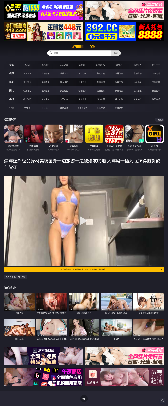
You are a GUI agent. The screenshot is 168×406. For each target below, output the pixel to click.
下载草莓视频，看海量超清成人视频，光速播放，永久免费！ (84, 269)
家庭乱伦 (46, 99)
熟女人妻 (101, 73)
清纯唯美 (119, 90)
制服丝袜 (101, 82)
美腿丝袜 (101, 90)
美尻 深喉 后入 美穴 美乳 (15, 277)
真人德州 (46, 65)
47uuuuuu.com (84, 46)
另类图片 (156, 90)
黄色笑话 (138, 99)
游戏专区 (82, 65)
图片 (11, 90)
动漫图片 (82, 90)
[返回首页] (163, 401)
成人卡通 (64, 82)
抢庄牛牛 (156, 65)
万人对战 (64, 65)
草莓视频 (64, 108)
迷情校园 (101, 99)
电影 (11, 82)
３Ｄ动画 (82, 73)
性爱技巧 (156, 99)
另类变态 (156, 82)
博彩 (11, 64)
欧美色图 (64, 90)
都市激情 (27, 99)
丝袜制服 (119, 73)
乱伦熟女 (138, 82)
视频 (11, 73)
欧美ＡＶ (64, 73)
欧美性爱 (82, 82)
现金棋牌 (138, 65)
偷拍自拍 (46, 82)
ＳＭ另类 (156, 73)
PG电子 (27, 65)
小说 (11, 99)
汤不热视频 (82, 108)
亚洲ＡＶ (27, 73)
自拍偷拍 (46, 73)
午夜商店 (46, 108)
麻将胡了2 (100, 65)
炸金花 (119, 65)
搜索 (116, 53)
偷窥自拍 (27, 90)
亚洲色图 (46, 90)
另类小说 (119, 99)
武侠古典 (82, 99)
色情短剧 (119, 108)
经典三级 (119, 82)
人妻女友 (64, 99)
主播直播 (138, 73)
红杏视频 (101, 108)
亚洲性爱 (27, 82)
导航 (11, 108)
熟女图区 (138, 90)
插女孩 (27, 108)
